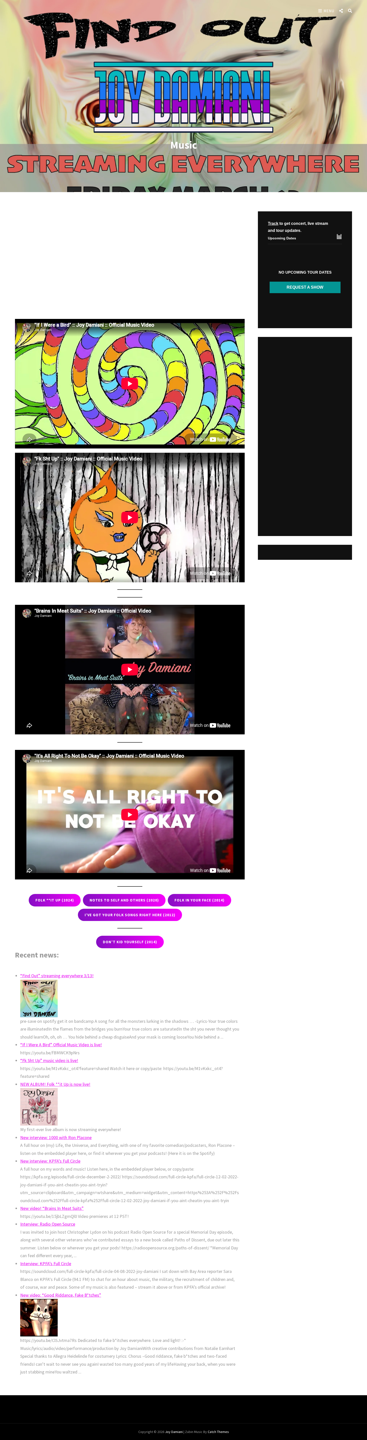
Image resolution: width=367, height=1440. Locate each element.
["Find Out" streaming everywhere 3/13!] (129, 998)
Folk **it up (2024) (54, 900)
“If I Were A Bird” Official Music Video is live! (61, 1045)
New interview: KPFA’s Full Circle (50, 1161)
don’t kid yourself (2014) (130, 941)
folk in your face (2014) (199, 900)
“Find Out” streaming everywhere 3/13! (57, 976)
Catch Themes (218, 1431)
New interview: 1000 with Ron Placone (56, 1137)
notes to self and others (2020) (124, 900)
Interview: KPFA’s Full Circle (45, 1263)
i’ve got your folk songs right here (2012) (130, 914)
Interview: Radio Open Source (47, 1224)
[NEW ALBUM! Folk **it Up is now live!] (129, 1107)
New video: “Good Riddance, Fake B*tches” (60, 1295)
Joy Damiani (174, 1431)
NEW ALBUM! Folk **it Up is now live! (55, 1084)
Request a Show (305, 287)
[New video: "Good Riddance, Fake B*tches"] (129, 1317)
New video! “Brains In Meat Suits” (52, 1208)
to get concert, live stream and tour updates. (298, 227)
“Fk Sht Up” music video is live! (49, 1060)
